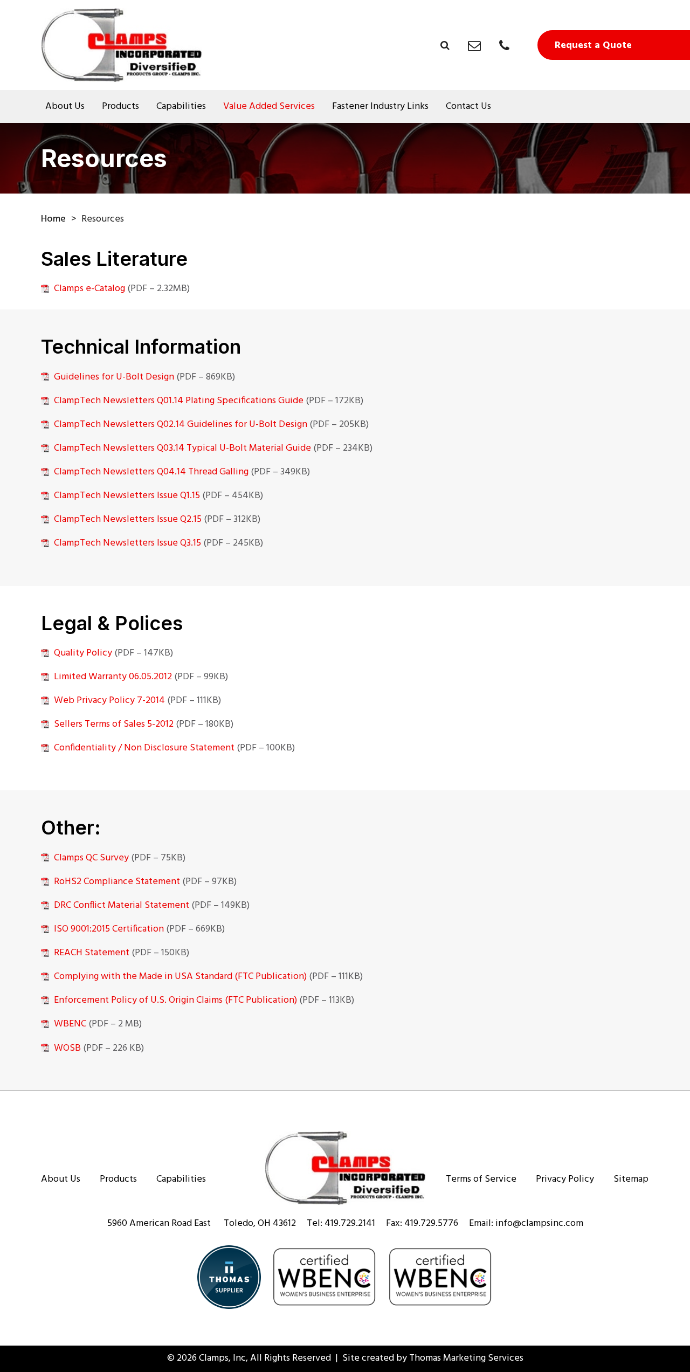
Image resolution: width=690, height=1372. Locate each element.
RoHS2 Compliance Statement (117, 882)
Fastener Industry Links (380, 106)
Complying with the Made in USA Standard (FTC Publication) (180, 976)
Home (53, 219)
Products (120, 106)
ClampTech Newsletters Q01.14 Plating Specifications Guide (178, 401)
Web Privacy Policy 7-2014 (109, 700)
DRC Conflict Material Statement (121, 905)
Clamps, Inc (222, 1358)
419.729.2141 (350, 1223)
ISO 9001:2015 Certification (109, 929)
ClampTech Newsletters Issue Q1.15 (127, 496)
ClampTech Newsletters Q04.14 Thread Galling (151, 472)
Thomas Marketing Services (466, 1358)
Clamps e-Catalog (89, 289)
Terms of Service (481, 1179)
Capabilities (181, 106)
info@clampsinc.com (539, 1223)
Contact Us (468, 106)
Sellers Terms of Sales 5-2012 (114, 724)
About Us (65, 106)
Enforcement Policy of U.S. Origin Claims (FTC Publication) (175, 1000)
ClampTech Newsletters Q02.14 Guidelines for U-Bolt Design (180, 424)
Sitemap (630, 1179)
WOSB (67, 1048)
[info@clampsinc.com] (474, 45)
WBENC (70, 1024)
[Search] (445, 45)
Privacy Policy (565, 1179)
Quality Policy (83, 653)
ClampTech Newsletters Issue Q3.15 (127, 543)
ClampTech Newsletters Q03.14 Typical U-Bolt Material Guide (182, 448)
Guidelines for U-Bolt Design (114, 377)
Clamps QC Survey (91, 858)
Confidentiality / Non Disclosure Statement (144, 748)
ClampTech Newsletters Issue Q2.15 (128, 519)
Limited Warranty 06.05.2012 (113, 677)
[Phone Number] (504, 45)
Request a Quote (593, 45)
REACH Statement (91, 953)
